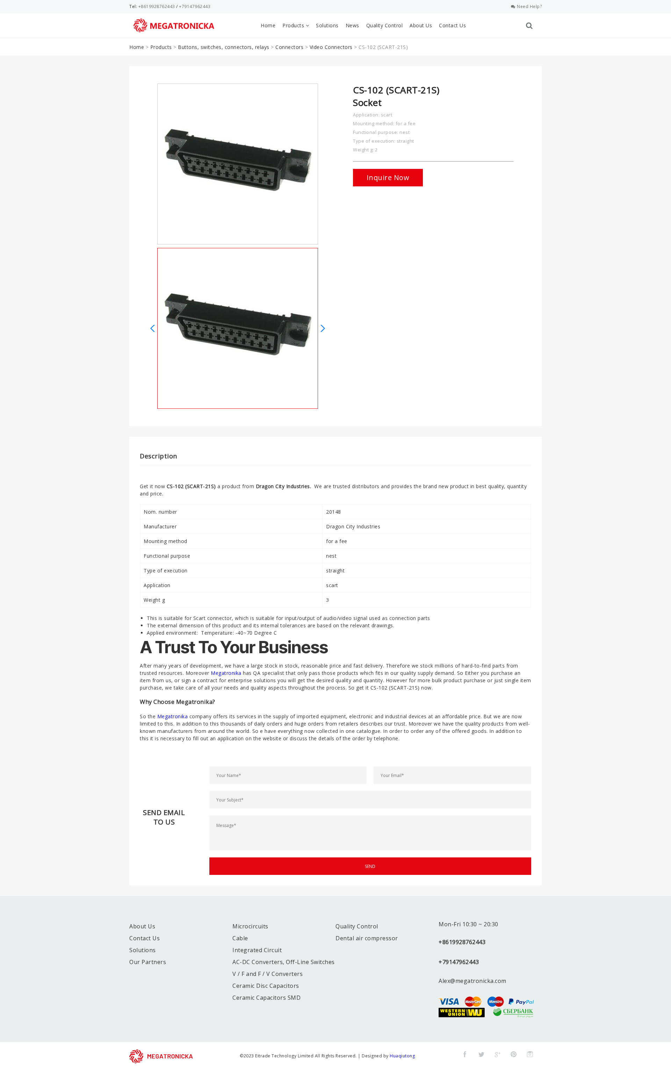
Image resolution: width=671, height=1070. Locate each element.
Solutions (327, 25)
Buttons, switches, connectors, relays (223, 47)
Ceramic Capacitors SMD (266, 997)
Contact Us (452, 25)
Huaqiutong (402, 1056)
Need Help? (529, 6)
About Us (421, 25)
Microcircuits (250, 926)
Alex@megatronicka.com (472, 981)
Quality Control (384, 25)
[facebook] (465, 1054)
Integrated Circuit (257, 950)
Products (294, 25)
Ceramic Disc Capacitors (265, 986)
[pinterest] (514, 1054)
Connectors (289, 47)
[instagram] (530, 1054)
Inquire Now (388, 177)
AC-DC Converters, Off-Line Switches (283, 962)
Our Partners (147, 962)
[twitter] (481, 1054)
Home (268, 25)
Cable (240, 938)
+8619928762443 (156, 6)
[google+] (497, 1054)
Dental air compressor (367, 938)
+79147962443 (194, 6)
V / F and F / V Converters (267, 974)
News (352, 25)
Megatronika (226, 673)
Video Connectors (331, 47)
